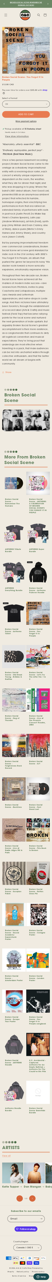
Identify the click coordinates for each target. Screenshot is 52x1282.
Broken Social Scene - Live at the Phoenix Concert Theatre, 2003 (37, 720)
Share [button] (8, 372)
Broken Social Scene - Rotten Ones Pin (36, 891)
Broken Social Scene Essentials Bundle (37, 1110)
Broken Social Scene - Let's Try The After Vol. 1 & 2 (37, 675)
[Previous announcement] (4, 3)
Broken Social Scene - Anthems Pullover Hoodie (37, 590)
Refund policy (23, 1272)
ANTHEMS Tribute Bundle (13, 550)
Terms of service (19, 1276)
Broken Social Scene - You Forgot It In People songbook (37, 1020)
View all (6, 1155)
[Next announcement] (48, 3)
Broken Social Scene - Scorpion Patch (13, 891)
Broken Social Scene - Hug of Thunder (12, 718)
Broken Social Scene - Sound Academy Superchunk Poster (12, 934)
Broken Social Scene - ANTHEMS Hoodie (13, 1062)
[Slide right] (32, 1198)
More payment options (26, 121)
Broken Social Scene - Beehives (13, 806)
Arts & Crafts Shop (24, 1268)
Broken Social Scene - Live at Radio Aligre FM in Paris (14, 849)
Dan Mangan (32, 1186)
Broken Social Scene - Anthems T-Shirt (13, 631)
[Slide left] (19, 1198)
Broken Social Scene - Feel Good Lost (35, 807)
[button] (6, 15)
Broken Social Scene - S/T (35, 762)
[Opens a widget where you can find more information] (41, 1277)
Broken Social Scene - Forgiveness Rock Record (13, 764)
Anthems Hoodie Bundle (13, 1109)
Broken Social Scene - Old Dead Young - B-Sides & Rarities (13, 675)
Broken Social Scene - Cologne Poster (37, 932)
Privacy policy (38, 1272)
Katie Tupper (10, 1186)
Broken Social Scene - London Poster (36, 978)
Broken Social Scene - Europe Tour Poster (12, 1019)
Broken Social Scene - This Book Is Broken (37, 848)
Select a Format (9, 98)
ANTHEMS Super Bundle (36, 550)
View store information (17, 136)
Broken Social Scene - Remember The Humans (12, 502)
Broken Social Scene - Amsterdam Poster (14, 978)
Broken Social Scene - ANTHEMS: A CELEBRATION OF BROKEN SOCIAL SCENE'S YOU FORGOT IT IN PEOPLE (38, 506)
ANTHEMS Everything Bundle (13, 589)
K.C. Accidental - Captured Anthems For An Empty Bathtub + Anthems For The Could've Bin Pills (37, 1065)
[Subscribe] (41, 1218)
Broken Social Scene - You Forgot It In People (35, 632)
